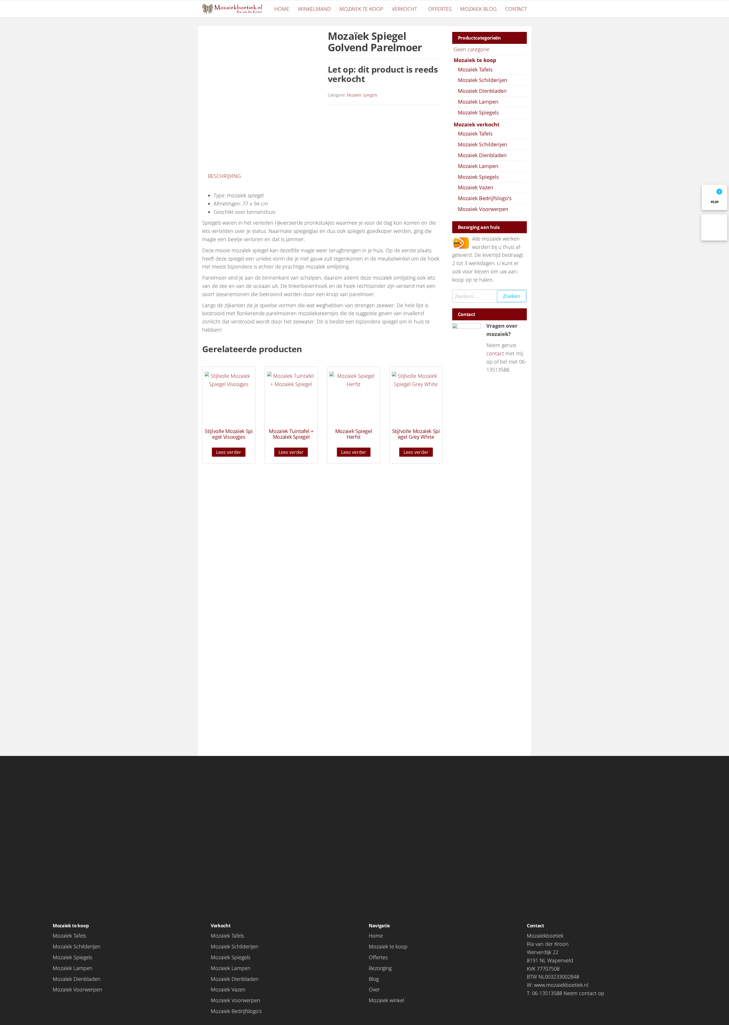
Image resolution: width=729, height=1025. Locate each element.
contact (495, 353)
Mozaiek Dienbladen (482, 155)
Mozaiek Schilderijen (482, 144)
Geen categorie (471, 49)
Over (374, 989)
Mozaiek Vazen (475, 187)
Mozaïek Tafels (475, 69)
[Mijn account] (714, 227)
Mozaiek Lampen (478, 166)
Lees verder (228, 452)
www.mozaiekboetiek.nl (561, 984)
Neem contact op (584, 993)
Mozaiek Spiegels (362, 95)
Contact (516, 8)
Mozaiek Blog (478, 8)
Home (281, 8)
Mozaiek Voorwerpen (483, 209)
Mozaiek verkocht (476, 124)
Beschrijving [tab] (224, 176)
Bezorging (380, 968)
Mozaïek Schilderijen (482, 80)
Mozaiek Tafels (475, 133)
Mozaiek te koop (361, 8)
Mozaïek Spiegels (478, 112)
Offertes (440, 8)
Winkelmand (314, 8)
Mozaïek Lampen (478, 101)
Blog (374, 978)
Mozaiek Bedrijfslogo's (485, 198)
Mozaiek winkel (386, 1000)
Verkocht (404, 8)
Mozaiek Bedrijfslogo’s (236, 1011)
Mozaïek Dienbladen (482, 90)
